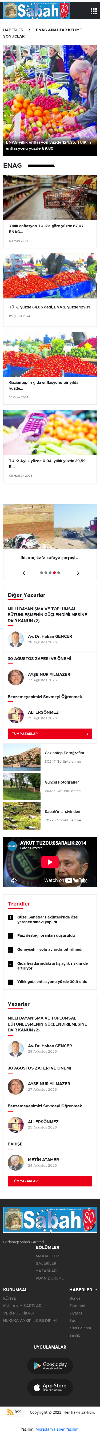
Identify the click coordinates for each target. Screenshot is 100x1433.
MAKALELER (47, 1256)
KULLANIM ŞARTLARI (22, 1306)
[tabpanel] (50, 542)
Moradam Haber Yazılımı (57, 1429)
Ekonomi (77, 1306)
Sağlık (74, 1336)
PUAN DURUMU (50, 1278)
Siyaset (75, 1313)
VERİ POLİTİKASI (18, 1313)
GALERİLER (46, 1264)
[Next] (77, 571)
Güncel (75, 1298)
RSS (17, 1411)
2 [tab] (46, 572)
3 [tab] (50, 572)
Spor (73, 1321)
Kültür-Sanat (80, 1328)
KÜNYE (9, 1298)
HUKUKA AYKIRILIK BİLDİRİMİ (30, 1321)
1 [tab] (41, 572)
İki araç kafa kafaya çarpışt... (50, 558)
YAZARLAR (46, 1271)
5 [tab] (58, 572)
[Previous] (23, 571)
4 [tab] (54, 572)
